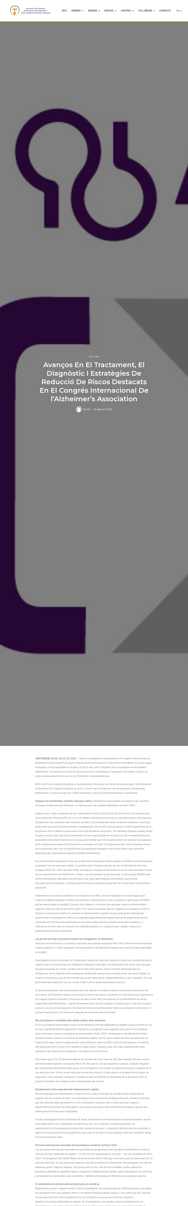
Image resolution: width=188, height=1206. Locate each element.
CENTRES (126, 10)
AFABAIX (76, 10)
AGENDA (92, 10)
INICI (64, 10)
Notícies (94, 357)
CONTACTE (165, 10)
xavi (89, 409)
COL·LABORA (145, 10)
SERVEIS (109, 10)
